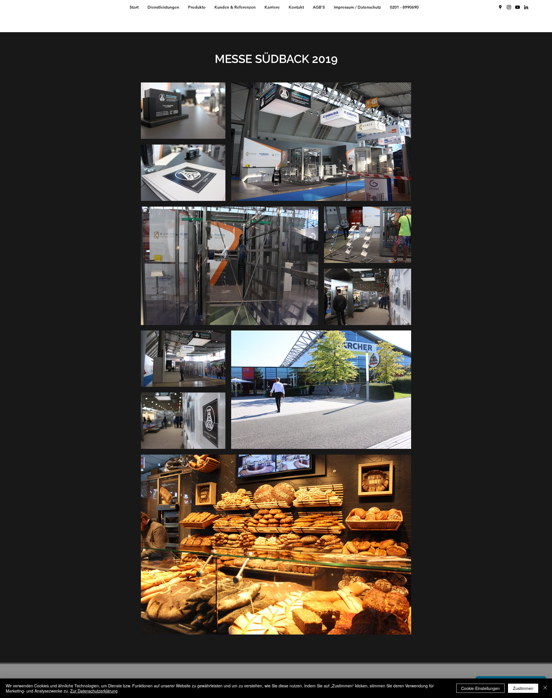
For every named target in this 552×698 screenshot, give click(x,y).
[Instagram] (509, 7)
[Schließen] (545, 688)
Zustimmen (523, 688)
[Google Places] (500, 7)
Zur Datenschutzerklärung (94, 691)
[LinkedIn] (526, 7)
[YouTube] (517, 7)
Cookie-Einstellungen (480, 688)
